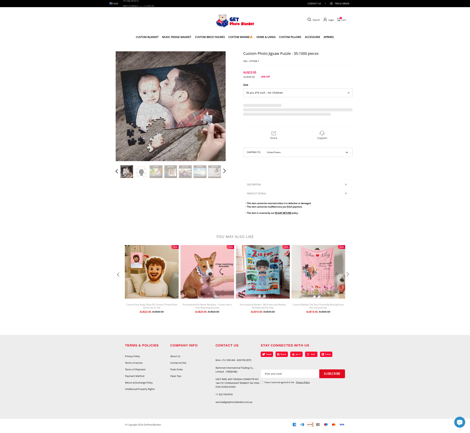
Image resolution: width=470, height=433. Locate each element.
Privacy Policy (132, 356)
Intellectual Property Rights (140, 389)
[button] (124, 106)
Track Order (342, 3)
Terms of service (133, 362)
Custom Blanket (147, 37)
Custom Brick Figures (210, 37)
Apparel (329, 37)
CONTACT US (314, 3)
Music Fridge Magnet (176, 37)
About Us (175, 356)
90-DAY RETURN (283, 212)
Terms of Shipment (135, 369)
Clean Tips (175, 376)
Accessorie (312, 37)
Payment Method (134, 376)
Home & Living (266, 37)
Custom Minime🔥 (240, 37)
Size (245, 85)
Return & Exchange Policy (139, 382)
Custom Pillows (290, 37)
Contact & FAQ (178, 362)
